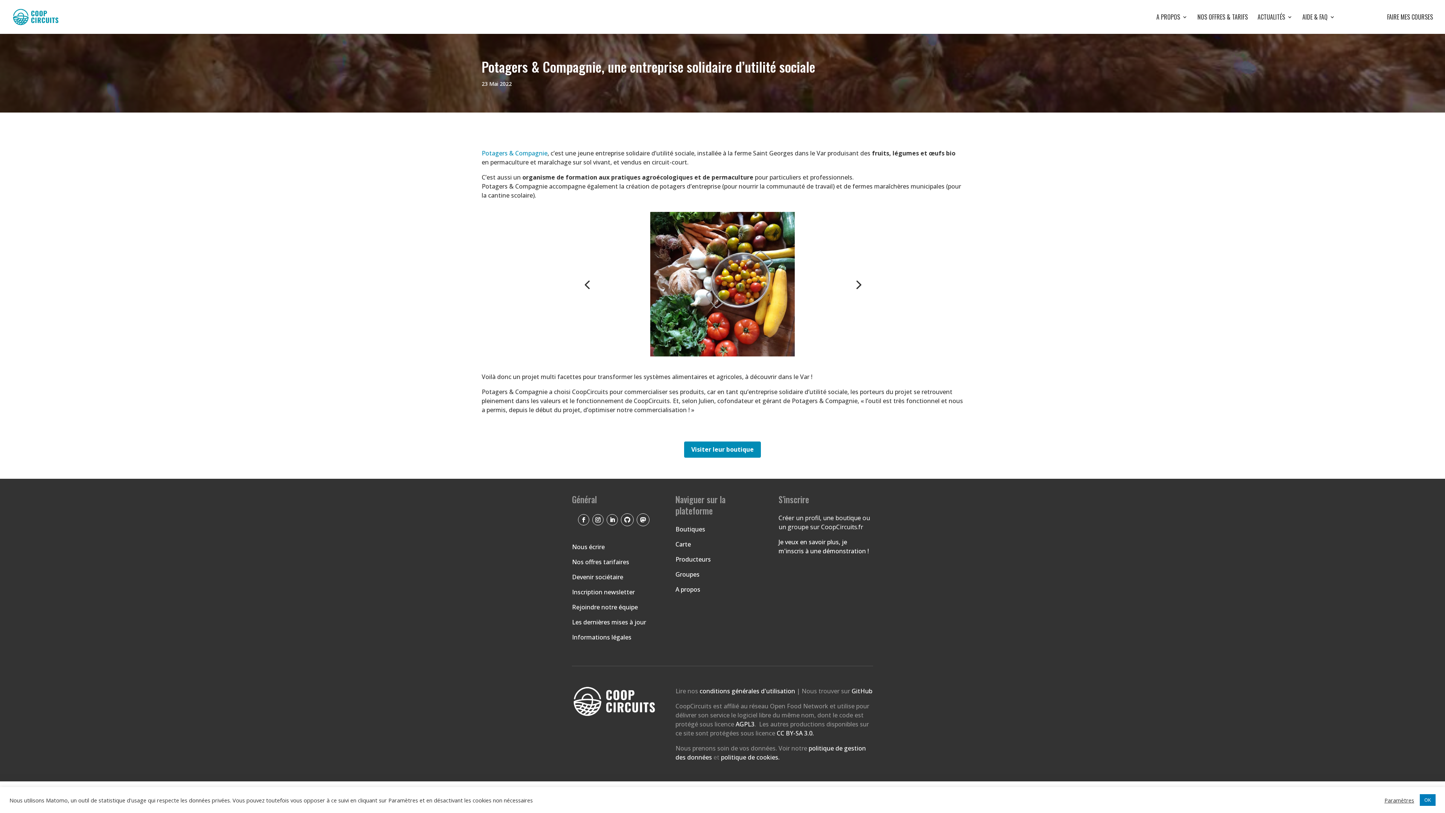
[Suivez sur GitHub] (627, 519)
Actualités (1271, 17)
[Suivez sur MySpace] (643, 519)
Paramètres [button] (1399, 800)
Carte (683, 544)
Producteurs (693, 559)
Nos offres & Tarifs (1222, 17)
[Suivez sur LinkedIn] (612, 519)
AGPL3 (745, 724)
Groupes (687, 574)
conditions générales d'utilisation (748, 691)
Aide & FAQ (1315, 17)
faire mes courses (1389, 17)
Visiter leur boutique (722, 449)
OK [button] (1427, 799)
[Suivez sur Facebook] (583, 519)
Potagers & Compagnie (515, 153)
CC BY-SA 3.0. (795, 733)
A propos (1168, 17)
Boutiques (690, 529)
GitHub (862, 691)
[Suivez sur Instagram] (598, 519)
